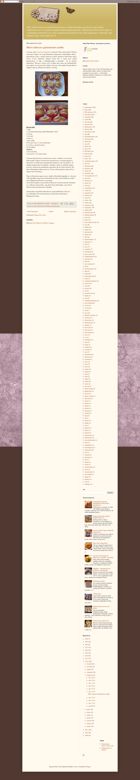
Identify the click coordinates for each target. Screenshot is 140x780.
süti (86, 144)
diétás (86, 183)
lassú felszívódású (90, 440)
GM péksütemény (90, 137)
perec (86, 367)
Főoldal (51, 211)
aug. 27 (91, 683)
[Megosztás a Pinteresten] (73, 204)
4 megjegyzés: (55, 203)
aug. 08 (91, 706)
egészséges (88, 117)
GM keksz (87, 139)
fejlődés (87, 227)
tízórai (86, 384)
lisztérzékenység (89, 276)
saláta (86, 279)
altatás (86, 406)
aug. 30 (91, 677)
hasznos (87, 421)
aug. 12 (91, 703)
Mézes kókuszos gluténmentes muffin (45, 47)
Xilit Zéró (87, 399)
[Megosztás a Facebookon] (71, 204)
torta (86, 178)
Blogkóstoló (88, 391)
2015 (86, 653)
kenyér (87, 220)
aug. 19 (91, 697)
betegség (87, 411)
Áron (86, 313)
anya (86, 225)
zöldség (87, 210)
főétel (86, 141)
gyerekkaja (88, 252)
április (89, 718)
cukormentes (88, 132)
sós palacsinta (88, 472)
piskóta (87, 369)
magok (87, 230)
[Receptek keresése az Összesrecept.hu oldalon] (91, 61)
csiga (86, 198)
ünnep (86, 171)
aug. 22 (91, 691)
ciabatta (87, 413)
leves (86, 335)
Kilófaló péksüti (89, 215)
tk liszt (87, 305)
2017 (86, 647)
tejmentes (87, 168)
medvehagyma (89, 447)
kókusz (87, 203)
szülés (86, 379)
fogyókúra (87, 173)
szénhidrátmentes (89, 256)
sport (86, 376)
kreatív (87, 200)
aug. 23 (91, 689)
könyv (86, 159)
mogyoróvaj (88, 450)
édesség (87, 195)
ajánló (86, 146)
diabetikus (87, 166)
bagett (86, 345)
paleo (86, 149)
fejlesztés (87, 242)
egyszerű (87, 124)
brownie (87, 283)
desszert (87, 288)
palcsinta (87, 457)
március (89, 721)
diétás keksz (88, 320)
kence (86, 217)
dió (86, 291)
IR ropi (87, 394)
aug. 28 (91, 680)
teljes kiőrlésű (89, 303)
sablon (86, 465)
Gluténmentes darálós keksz (101, 621)
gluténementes (89, 323)
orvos (86, 364)
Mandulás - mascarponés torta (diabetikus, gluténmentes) (101, 569)
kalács (86, 430)
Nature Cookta (31, 59)
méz (86, 452)
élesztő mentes (89, 389)
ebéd (86, 185)
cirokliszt (87, 318)
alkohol (87, 403)
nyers (86, 362)
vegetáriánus (88, 188)
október (89, 669)
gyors (86, 247)
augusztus (90, 675)
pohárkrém (88, 340)
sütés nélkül (88, 474)
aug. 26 (91, 686)
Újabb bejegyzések (32, 211)
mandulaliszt (88, 445)
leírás (86, 443)
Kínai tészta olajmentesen (100, 543)
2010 (86, 733)
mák (86, 298)
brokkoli (87, 347)
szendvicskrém (89, 467)
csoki (86, 286)
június (89, 712)
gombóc (87, 325)
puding (87, 462)
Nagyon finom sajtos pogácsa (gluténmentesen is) (101, 517)
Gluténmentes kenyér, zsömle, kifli (107, 745)
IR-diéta (87, 129)
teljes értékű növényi (91, 222)
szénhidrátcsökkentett (91, 301)
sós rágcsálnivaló (89, 176)
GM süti (87, 154)
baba (86, 261)
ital (86, 425)
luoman (75, 767)
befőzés (87, 408)
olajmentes (88, 205)
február (89, 723)
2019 (86, 642)
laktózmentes (88, 438)
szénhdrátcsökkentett (91, 281)
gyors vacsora (88, 254)
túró (86, 163)
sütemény (87, 259)
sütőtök (87, 381)
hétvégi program (89, 269)
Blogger (88, 767)
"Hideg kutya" (97, 594)
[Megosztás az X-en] (69, 204)
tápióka (87, 477)
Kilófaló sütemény (90, 315)
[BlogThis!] (67, 204)
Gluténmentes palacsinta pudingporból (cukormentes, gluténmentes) (101, 503)
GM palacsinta (89, 212)
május (89, 715)
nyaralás (87, 455)
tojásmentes (88, 208)
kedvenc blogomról (44, 52)
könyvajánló (88, 332)
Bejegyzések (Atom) (40, 215)
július (88, 709)
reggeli (87, 372)
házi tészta (88, 327)
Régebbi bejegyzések (70, 211)
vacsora (87, 308)
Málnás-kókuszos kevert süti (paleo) (101, 607)
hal (85, 418)
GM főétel (88, 151)
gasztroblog (88, 354)
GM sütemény (56, 206)
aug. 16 (91, 700)
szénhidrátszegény (90, 161)
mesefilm (87, 359)
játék (86, 271)
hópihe (87, 423)
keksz (86, 156)
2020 (86, 639)
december (90, 664)
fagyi (86, 416)
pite (86, 460)
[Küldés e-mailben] (65, 204)
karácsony (87, 357)
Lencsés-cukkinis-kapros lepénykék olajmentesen (103, 531)
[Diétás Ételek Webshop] (90, 53)
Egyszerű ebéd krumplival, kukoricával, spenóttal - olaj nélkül (103, 556)
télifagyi (87, 479)
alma (86, 342)
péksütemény (88, 127)
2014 (86, 656)
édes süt (87, 386)
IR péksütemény (89, 239)
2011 (86, 730)
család (86, 119)
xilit (86, 482)
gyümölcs (87, 249)
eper (86, 352)
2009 (86, 735)
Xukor (86, 401)
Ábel (86, 237)
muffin (86, 296)
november (90, 667)
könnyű (87, 274)
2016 (86, 650)
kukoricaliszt (88, 435)
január (89, 726)
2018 (86, 644)
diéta (35, 206)
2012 (86, 661)
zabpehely (87, 193)
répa (86, 374)
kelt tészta (87, 330)
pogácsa (87, 234)
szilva (86, 469)
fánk (86, 244)
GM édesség (48, 206)
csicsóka (87, 350)
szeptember (90, 672)
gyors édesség (88, 264)
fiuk (86, 134)
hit (85, 266)
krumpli (87, 433)
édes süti (87, 122)
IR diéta (87, 181)
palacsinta (87, 232)
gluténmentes (41, 206)
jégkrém (87, 428)
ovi (86, 337)
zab (86, 310)
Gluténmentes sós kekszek (107, 749)
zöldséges (87, 484)
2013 (86, 658)
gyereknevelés (89, 293)
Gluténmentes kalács (99, 581)
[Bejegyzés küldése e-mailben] (61, 203)
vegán (86, 190)
